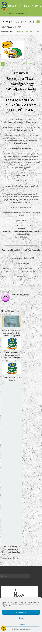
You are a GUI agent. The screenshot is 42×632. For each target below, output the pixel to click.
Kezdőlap (4, 32)
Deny (21, 618)
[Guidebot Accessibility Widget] (3, 628)
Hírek (11, 32)
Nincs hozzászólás (30, 64)
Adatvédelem (15, 629)
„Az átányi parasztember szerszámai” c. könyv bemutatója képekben (11, 333)
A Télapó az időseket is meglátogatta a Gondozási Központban (11, 549)
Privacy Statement (25, 629)
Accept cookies (21, 612)
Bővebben (21, 624)
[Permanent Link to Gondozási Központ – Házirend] (11, 374)
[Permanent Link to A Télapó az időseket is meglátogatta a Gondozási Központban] (11, 383)
